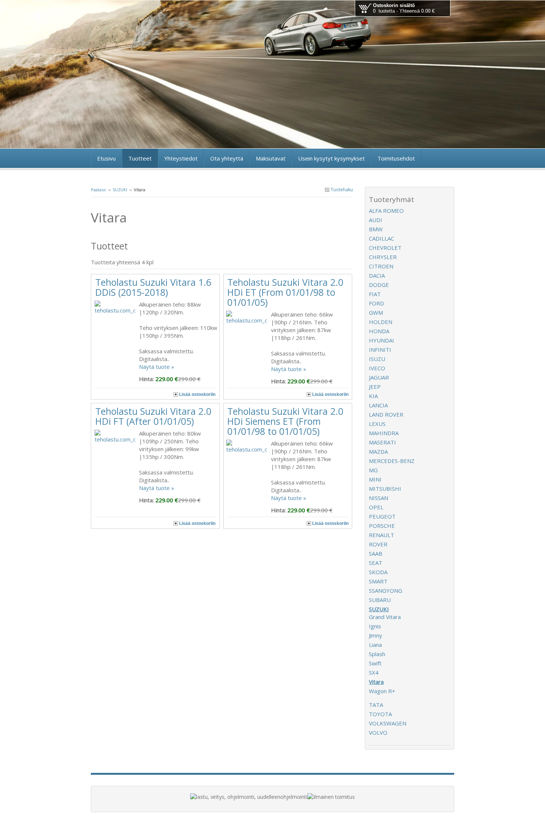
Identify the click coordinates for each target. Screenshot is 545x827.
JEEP (375, 386)
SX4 (374, 672)
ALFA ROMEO (386, 210)
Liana (375, 644)
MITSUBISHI (385, 488)
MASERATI (382, 442)
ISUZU (377, 359)
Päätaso (98, 189)
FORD (376, 303)
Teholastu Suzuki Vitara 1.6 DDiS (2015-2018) (153, 287)
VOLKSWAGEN (387, 723)
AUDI (375, 220)
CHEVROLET (385, 247)
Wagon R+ (382, 691)
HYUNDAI (381, 340)
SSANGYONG (385, 590)
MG (373, 470)
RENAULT (381, 535)
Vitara (376, 681)
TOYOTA (380, 714)
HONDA (379, 331)
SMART (378, 581)
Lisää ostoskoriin (197, 394)
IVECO (377, 368)
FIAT (375, 294)
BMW (376, 229)
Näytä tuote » (156, 366)
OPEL (376, 507)
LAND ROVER (386, 414)
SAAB (375, 553)
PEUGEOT (382, 516)
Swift (375, 663)
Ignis (375, 626)
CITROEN (381, 266)
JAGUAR (379, 377)
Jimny (375, 635)
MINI (375, 479)
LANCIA (378, 405)
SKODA (378, 572)
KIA (373, 396)
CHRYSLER (383, 257)
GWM (376, 312)
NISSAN (378, 498)
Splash (377, 654)
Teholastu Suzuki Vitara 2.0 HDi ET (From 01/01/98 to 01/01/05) (285, 292)
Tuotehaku (341, 189)
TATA (376, 704)
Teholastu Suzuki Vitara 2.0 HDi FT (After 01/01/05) (153, 416)
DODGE (379, 284)
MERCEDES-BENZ (391, 460)
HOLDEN (380, 321)
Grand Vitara (385, 617)
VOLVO (378, 732)
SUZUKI (120, 189)
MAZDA (378, 451)
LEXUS (377, 423)
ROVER (378, 544)
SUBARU (380, 599)
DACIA (377, 275)
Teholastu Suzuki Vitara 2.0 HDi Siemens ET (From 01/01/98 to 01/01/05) (285, 421)
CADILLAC (381, 238)
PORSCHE (382, 525)
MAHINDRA (384, 433)
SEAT (375, 562)
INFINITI (380, 349)
